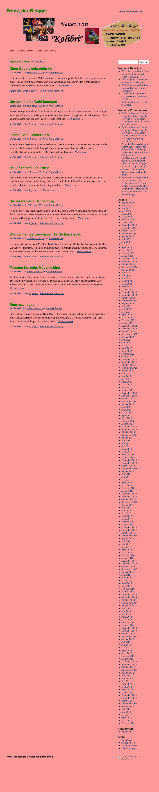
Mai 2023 (126, 311)
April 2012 (126, 683)
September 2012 (129, 669)
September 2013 (129, 636)
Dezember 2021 (129, 359)
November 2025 (129, 227)
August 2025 (127, 236)
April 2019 (126, 448)
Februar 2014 (127, 622)
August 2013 (127, 639)
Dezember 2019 (129, 426)
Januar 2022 (127, 356)
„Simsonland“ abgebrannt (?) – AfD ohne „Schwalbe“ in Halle (134, 96)
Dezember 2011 (129, 695)
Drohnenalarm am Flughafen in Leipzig (135, 103)
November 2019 (129, 429)
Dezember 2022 (129, 325)
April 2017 (126, 515)
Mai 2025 (126, 244)
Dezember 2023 (129, 292)
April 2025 (126, 247)
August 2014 (127, 605)
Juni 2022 (126, 342)
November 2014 (129, 597)
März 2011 (126, 720)
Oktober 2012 (128, 667)
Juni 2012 (126, 678)
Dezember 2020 (129, 392)
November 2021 (129, 362)
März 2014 (126, 619)
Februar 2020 (127, 420)
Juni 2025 (126, 241)
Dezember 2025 (129, 224)
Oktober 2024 (128, 264)
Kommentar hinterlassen (52, 90)
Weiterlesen (65, 85)
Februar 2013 (127, 655)
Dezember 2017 (129, 493)
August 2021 (127, 370)
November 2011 (129, 697)
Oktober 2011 (128, 700)
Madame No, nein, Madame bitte (35, 267)
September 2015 (129, 569)
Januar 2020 (127, 423)
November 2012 (129, 664)
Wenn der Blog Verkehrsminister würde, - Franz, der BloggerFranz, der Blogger (135, 146)
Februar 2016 (127, 555)
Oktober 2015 (128, 566)
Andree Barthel (56, 72)
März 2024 (126, 283)
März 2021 (126, 384)
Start (12, 50)
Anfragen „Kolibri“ (25, 50)
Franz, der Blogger (27, 10)
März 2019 (126, 451)
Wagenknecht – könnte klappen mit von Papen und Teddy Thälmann (135, 73)
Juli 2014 (125, 608)
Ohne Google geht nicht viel (32, 68)
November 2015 (129, 563)
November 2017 (129, 496)
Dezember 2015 (129, 560)
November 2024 (129, 261)
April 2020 (126, 415)
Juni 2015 (126, 577)
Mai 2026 (126, 210)
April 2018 (126, 482)
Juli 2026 (125, 205)
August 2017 (127, 504)
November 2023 (129, 294)
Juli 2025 (125, 238)
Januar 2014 (127, 625)
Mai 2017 (126, 513)
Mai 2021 (126, 378)
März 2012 (126, 686)
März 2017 (126, 518)
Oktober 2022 (128, 331)
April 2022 (126, 348)
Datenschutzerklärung (46, 50)
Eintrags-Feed (128, 742)
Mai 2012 (126, 681)
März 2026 (126, 216)
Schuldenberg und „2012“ (30, 168)
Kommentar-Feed (129, 745)
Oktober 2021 (128, 364)
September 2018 (129, 468)
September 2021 (129, 367)
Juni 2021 (126, 376)
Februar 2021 (127, 387)
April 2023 (126, 314)
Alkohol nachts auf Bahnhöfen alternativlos (135, 154)
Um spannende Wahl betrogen (33, 101)
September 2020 (129, 401)
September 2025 (129, 233)
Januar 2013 (127, 658)
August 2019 (127, 437)
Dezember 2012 (129, 661)
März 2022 (126, 350)
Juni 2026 (126, 208)
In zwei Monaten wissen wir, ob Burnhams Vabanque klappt (135, 191)
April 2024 (126, 280)
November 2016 (129, 529)
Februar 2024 (127, 286)
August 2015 (127, 571)
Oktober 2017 (128, 499)
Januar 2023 (127, 322)
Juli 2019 (125, 440)
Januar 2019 (127, 457)
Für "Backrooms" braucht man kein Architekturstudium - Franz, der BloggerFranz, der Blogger (134, 162)
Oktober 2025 (128, 230)
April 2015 (126, 583)
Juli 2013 (125, 641)
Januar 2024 (127, 289)
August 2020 (127, 404)
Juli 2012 (125, 675)
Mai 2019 (126, 446)
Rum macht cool (22, 304)
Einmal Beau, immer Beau (30, 134)
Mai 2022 (126, 345)
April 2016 (126, 549)
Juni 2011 (126, 711)
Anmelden (126, 739)
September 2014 (129, 602)
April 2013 (126, 650)
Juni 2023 (126, 308)
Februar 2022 (127, 353)
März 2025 (126, 250)
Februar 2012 (127, 689)
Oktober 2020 (128, 398)
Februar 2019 (127, 454)
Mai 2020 (126, 412)
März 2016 (126, 552)
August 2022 (127, 336)
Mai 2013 (126, 647)
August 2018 (127, 471)
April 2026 (126, 213)
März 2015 (126, 585)
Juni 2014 (126, 611)
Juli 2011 (125, 709)
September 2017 (129, 501)
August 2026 (127, 202)
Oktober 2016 (128, 532)
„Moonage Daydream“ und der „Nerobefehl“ (134, 123)
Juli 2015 (125, 574)
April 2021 (126, 381)
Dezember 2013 (129, 627)
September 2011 (129, 703)
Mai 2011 (126, 714)
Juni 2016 (126, 543)
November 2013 (129, 630)
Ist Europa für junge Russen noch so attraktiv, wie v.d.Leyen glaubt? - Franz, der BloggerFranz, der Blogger (135, 183)
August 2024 (127, 269)
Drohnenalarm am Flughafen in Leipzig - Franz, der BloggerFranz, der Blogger (135, 115)
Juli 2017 (125, 507)
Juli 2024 (125, 272)
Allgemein (33, 90)
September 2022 (129, 334)
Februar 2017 (127, 521)
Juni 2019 (126, 443)
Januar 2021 (127, 390)
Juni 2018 (126, 476)
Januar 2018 (127, 490)
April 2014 (126, 616)
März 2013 (126, 653)
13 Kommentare (48, 190)
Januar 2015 (127, 591)
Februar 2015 (127, 588)
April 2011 (126, 717)
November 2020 (129, 395)
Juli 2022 (125, 339)
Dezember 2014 (129, 594)
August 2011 (127, 706)
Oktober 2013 (128, 633)
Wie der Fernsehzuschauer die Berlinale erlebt (46, 234)
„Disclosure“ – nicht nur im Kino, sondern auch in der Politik (134, 170)
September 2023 (129, 300)
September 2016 (129, 535)
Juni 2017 (126, 510)
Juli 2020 (125, 406)
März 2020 (126, 418)
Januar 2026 (127, 222)
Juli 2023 (125, 306)
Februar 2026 (127, 219)
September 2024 (129, 266)
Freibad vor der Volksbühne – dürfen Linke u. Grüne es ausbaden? (134, 87)
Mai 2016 (126, 546)
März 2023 (126, 317)
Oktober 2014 (128, 599)
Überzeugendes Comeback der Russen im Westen (134, 81)
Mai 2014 (126, 613)
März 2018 (126, 485)
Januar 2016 (127, 557)
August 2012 (127, 672)
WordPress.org (128, 748)
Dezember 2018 (129, 460)
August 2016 (127, 538)
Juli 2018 (125, 474)
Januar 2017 (127, 524)
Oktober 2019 (128, 432)
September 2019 (129, 434)
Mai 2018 (126, 479)
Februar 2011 (127, 723)
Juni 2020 (126, 409)
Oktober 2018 (128, 465)
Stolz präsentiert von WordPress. (131, 757)
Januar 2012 (127, 692)
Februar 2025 (127, 252)
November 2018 (129, 462)
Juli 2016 (125, 541)
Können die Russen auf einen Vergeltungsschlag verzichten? (134, 138)
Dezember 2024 (129, 258)
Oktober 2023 (128, 297)
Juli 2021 (125, 373)
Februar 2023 (127, 320)
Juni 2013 (126, 644)
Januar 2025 (127, 255)
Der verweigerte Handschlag (32, 201)
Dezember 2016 (129, 527)
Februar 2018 (127, 488)
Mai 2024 (126, 278)
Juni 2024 (126, 275)
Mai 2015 (126, 580)
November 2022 (129, 328)
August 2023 (127, 303)
